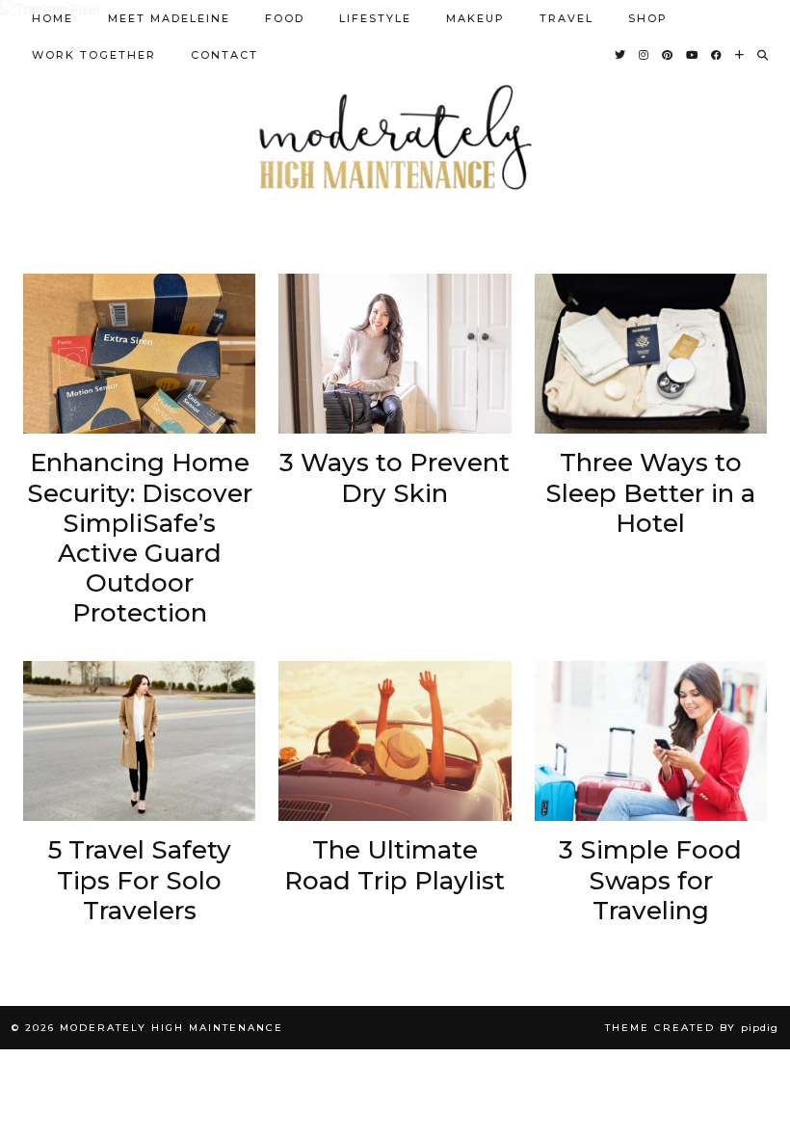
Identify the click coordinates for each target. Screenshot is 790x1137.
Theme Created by (691, 1027)
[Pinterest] (668, 55)
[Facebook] (717, 55)
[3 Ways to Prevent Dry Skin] (394, 354)
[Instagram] (644, 55)
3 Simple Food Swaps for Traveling (650, 880)
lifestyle (375, 18)
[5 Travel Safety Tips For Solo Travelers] (139, 741)
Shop (648, 18)
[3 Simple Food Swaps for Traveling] (651, 741)
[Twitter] (621, 55)
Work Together (94, 55)
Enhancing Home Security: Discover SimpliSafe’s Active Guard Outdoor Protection (139, 538)
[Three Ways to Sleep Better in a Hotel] (651, 354)
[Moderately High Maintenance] (395, 137)
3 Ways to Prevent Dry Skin (394, 478)
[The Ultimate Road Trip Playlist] (394, 741)
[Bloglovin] (740, 55)
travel (566, 18)
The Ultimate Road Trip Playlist (394, 865)
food (284, 18)
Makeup (475, 18)
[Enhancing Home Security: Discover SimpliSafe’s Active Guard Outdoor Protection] (139, 354)
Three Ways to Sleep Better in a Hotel (650, 493)
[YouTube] (692, 55)
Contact (224, 55)
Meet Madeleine (169, 18)
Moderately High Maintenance (171, 1027)
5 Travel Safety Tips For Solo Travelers (139, 880)
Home (52, 18)
